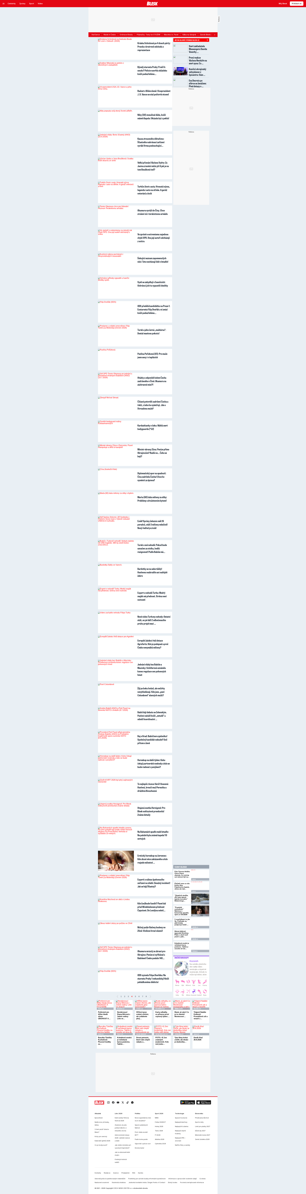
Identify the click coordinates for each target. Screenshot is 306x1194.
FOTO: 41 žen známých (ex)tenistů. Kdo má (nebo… (162, 1041)
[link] (108, 1102)
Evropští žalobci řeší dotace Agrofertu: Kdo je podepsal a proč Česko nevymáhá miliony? (152, 644)
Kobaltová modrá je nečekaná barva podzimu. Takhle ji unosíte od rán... (182, 946)
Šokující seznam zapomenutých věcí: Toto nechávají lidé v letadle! (152, 259)
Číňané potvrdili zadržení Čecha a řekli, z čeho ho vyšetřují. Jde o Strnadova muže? (152, 405)
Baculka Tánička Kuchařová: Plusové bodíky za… (105, 1041)
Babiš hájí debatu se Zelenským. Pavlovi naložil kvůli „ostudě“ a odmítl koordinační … (152, 715)
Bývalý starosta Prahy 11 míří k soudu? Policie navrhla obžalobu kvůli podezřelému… (152, 70)
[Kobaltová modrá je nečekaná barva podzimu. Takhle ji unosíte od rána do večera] (200, 946)
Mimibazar (179, 1009)
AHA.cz (101, 1009)
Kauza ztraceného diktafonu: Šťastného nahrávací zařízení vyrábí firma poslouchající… (150, 142)
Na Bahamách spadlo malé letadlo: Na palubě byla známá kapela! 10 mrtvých (153, 835)
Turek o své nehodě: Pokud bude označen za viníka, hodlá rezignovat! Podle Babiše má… (152, 548)
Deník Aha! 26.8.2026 (198, 1039)
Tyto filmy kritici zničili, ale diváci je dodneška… (181, 1040)
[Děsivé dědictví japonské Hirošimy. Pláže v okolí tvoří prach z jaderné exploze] (200, 934)
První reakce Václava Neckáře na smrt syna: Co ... (198, 60)
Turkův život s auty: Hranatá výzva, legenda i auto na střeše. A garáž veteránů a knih (153, 190)
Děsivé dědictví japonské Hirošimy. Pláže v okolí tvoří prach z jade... (182, 934)
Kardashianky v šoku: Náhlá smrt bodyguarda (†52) (152, 427)
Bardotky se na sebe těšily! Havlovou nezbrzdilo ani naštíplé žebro (152, 572)
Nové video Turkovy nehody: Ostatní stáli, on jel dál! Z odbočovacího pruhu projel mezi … (153, 620)
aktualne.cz (196, 903)
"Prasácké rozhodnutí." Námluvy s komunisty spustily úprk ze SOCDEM (182, 911)
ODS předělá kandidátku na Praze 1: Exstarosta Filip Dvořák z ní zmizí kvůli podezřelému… (153, 309)
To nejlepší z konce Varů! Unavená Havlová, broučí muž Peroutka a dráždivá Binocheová (152, 787)
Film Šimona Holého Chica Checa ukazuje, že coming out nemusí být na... (182, 874)
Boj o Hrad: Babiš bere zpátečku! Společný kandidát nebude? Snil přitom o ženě (152, 739)
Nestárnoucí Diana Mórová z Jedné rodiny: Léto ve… (123, 1015)
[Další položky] (215, 35)
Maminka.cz (160, 1009)
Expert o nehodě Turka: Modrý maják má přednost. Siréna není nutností (152, 596)
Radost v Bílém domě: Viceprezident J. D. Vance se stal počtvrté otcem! (153, 92)
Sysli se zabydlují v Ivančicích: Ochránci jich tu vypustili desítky (152, 283)
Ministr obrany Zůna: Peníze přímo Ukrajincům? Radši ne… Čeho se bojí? (153, 453)
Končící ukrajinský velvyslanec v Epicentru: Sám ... (197, 71)
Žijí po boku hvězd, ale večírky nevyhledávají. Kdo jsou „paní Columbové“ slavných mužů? (151, 692)
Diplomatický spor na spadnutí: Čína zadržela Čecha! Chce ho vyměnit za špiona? (151, 476)
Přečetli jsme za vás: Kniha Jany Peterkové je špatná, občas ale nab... (182, 886)
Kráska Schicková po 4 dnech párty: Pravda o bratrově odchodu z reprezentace (153, 46)
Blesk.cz (120, 1009)
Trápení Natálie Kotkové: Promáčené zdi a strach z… (201, 1015)
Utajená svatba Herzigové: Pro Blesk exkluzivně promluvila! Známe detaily (151, 811)
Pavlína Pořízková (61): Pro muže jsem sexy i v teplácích (152, 355)
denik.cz (195, 927)
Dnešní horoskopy (182, 958)
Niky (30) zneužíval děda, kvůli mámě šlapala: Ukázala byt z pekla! (153, 116)
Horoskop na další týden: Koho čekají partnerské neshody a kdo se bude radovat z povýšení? (153, 763)
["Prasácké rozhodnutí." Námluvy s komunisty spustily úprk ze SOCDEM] (200, 911)
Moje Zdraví (141, 1034)
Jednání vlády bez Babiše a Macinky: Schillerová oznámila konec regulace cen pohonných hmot (151, 670)
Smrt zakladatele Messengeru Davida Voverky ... (198, 49)
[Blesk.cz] (152, 3)
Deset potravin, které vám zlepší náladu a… (143, 1040)
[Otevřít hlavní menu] (3, 3)
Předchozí (117, 996)
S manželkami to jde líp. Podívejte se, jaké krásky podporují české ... (182, 922)
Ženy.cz (194, 951)
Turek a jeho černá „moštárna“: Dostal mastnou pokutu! (151, 331)
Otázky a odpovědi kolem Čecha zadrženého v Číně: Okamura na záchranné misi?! (151, 381)
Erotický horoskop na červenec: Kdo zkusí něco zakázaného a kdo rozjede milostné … (152, 859)
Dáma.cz (139, 1009)
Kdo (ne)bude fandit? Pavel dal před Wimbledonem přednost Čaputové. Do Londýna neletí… (151, 907)
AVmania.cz (179, 1034)
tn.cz (194, 879)
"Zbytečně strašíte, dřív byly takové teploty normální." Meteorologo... (181, 898)
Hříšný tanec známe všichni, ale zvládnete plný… (142, 1015)
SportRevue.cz (161, 1034)
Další (150, 996)
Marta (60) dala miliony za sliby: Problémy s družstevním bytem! (152, 498)
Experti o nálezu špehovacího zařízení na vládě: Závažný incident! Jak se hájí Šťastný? (153, 883)
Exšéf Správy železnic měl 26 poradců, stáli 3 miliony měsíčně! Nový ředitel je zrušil (152, 524)
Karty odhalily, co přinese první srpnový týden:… (162, 1014)
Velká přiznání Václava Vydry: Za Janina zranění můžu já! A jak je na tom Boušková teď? (153, 166)
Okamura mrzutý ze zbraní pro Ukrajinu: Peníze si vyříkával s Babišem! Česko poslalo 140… (151, 954)
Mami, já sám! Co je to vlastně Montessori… (182, 1014)
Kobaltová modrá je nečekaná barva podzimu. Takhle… (124, 1041)
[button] (187, 1102)
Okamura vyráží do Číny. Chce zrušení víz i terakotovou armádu (152, 212)
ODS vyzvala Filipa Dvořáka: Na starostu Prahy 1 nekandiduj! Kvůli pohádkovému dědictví (153, 978)
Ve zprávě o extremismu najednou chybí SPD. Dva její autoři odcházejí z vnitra (153, 238)
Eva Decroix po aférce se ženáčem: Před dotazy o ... (197, 83)
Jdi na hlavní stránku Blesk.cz (187, 40)
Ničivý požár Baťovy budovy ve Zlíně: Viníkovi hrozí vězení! (151, 929)
